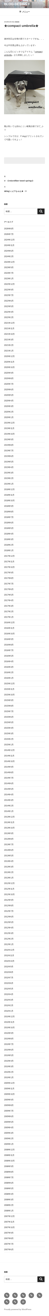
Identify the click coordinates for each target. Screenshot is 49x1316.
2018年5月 (9, 528)
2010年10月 (9, 1027)
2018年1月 (9, 550)
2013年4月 (9, 861)
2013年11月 (9, 822)
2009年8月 (9, 1105)
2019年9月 (9, 439)
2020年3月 (9, 406)
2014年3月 (9, 800)
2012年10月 (9, 894)
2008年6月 (9, 1183)
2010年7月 (9, 1044)
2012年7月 (9, 911)
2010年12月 (9, 1016)
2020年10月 (9, 367)
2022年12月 (9, 284)
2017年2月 (9, 611)
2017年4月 (9, 600)
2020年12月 (9, 356)
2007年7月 (9, 1244)
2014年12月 (9, 750)
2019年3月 (9, 473)
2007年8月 (9, 1238)
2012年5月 (9, 922)
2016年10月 (9, 633)
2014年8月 (9, 772)
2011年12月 (9, 950)
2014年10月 (9, 761)
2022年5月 (9, 306)
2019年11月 (9, 428)
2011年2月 (8, 1005)
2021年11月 (9, 328)
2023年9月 (9, 267)
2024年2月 (9, 256)
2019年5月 (9, 462)
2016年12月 (9, 622)
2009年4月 (9, 1127)
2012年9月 (9, 900)
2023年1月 (9, 278)
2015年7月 (9, 711)
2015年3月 (9, 733)
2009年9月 (9, 1099)
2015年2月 (9, 739)
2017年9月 (9, 572)
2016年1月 (9, 678)
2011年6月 (8, 983)
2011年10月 (9, 961)
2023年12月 (9, 262)
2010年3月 (9, 1066)
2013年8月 (9, 839)
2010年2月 (9, 1072)
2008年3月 (9, 1199)
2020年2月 (9, 412)
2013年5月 (9, 855)
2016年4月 (9, 661)
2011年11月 (9, 955)
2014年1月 (9, 811)
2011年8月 (8, 972)
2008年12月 (9, 1149)
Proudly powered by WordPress (17, 1309)
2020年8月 (9, 378)
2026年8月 (9, 228)
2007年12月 (9, 1216)
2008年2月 (9, 1205)
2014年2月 (9, 805)
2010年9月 (9, 1033)
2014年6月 (9, 783)
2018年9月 (9, 506)
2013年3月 (9, 867)
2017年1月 (9, 617)
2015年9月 (9, 700)
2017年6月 (9, 589)
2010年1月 (9, 1077)
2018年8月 (9, 511)
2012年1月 (9, 944)
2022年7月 (9, 295)
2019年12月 (9, 423)
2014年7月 (9, 778)
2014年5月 (9, 789)
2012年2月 (9, 939)
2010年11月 (9, 1022)
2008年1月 (9, 1210)
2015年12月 (9, 683)
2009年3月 (9, 1133)
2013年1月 (9, 878)
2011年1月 (8, 1011)
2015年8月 (9, 706)
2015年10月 (9, 694)
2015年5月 (9, 722)
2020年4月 (9, 400)
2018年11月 (9, 495)
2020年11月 (9, 362)
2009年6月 (9, 1116)
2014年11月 (9, 756)
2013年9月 (9, 833)
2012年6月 (9, 916)
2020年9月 (9, 373)
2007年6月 (9, 1249)
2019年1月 (9, 484)
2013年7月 (9, 844)
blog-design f (17, 4)
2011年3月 (8, 1000)
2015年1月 (9, 744)
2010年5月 (9, 1055)
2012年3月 (9, 933)
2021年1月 (9, 351)
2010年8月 (9, 1038)
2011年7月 (8, 977)
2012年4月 (9, 927)
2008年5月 (9, 1188)
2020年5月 (9, 395)
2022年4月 (9, 312)
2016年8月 (9, 645)
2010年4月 (9, 1061)
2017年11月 (9, 561)
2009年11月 (9, 1088)
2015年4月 (9, 728)
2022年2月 (9, 317)
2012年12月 (9, 883)
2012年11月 (9, 889)
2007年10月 (9, 1227)
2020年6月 (9, 389)
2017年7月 (9, 583)
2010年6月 (9, 1050)
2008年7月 (9, 1177)
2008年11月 (9, 1155)
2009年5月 (9, 1122)
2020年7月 (9, 384)
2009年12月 (9, 1083)
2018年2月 (9, 545)
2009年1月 (9, 1144)
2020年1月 (9, 417)
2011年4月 (8, 994)
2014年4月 (9, 794)
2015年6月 (9, 717)
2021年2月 (9, 345)
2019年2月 (9, 478)
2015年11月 (9, 689)
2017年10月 (9, 567)
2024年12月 (9, 240)
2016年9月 (9, 639)
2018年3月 (9, 539)
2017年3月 (9, 606)
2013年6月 (9, 850)
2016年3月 (9, 667)
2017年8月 (9, 578)
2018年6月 (9, 522)
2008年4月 (9, 1194)
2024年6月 (9, 251)
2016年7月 (9, 650)
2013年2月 (9, 872)
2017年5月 (9, 595)
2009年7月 (9, 1111)
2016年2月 (9, 672)
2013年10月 (9, 828)
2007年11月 (9, 1222)
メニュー (26, 12)
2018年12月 (9, 489)
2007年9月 (9, 1233)
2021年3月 (9, 339)
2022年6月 (9, 301)
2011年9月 (8, 966)
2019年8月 (9, 445)
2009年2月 (9, 1138)
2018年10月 (9, 500)
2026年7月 (9, 234)
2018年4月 (9, 534)
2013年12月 (9, 817)
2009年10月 (9, 1094)
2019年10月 (9, 434)
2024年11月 (9, 245)
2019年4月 (9, 467)
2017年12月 (9, 556)
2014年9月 (9, 767)
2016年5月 (9, 656)
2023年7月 (9, 273)
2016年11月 (9, 628)
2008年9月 (9, 1166)
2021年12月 (9, 323)
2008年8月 (9, 1172)
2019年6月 (9, 456)
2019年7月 (9, 450)
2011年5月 (8, 989)
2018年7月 (9, 517)
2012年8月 (9, 905)
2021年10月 (9, 334)
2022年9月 (9, 289)
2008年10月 (9, 1161)
